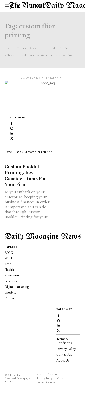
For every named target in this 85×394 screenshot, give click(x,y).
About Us (62, 360)
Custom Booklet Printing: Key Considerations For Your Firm (25, 175)
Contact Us (64, 354)
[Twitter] (12, 138)
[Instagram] (12, 128)
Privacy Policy (66, 349)
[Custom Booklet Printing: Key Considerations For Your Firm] (67, 170)
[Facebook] (12, 123)
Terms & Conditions (64, 341)
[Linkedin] (12, 133)
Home (8, 152)
